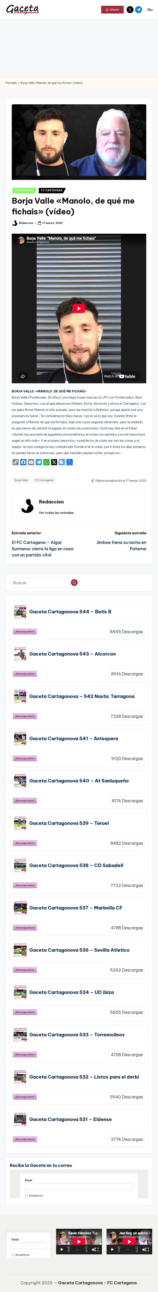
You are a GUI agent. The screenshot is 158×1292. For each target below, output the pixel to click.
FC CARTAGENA (51, 190)
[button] (112, 10)
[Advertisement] (79, 48)
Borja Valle (21, 480)
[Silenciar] (94, 1250)
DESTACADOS (24, 190)
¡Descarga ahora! (24, 631)
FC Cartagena (44, 480)
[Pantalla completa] (97, 1250)
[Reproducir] (62, 1250)
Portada (11, 83)
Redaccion (51, 502)
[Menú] (149, 9)
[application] (79, 1241)
